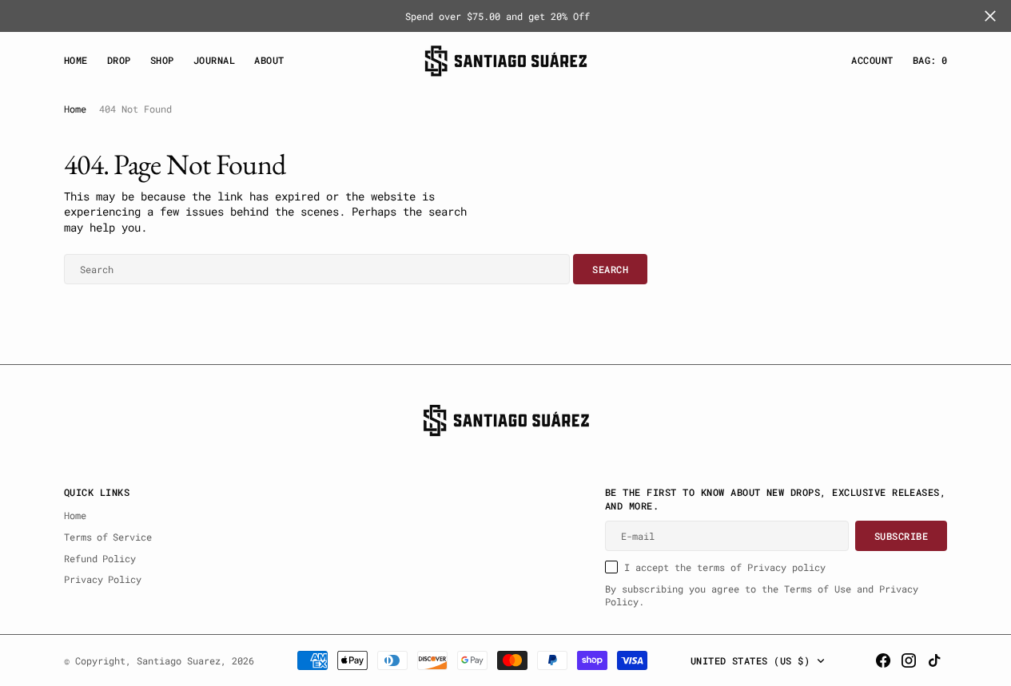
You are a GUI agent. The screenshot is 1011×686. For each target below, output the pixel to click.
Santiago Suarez (179, 660)
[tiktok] (934, 660)
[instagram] (908, 660)
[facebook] (883, 660)
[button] (872, 60)
